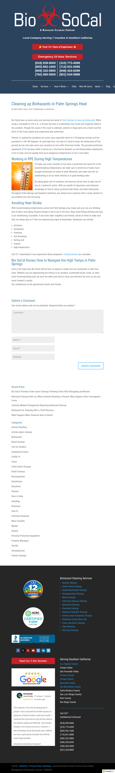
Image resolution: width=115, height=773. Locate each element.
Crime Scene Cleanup (21, 466)
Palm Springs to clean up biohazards (78, 120)
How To (15, 511)
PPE (24, 149)
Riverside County (67, 683)
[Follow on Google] (38, 650)
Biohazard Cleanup (70, 604)
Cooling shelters (70, 254)
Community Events (20, 452)
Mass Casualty (18, 521)
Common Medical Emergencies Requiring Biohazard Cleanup (39, 405)
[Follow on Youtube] (33, 650)
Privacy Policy (35, 766)
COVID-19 (16, 456)
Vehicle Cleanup (19, 555)
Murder (15, 526)
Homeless (16, 506)
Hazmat (15, 491)
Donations (16, 486)
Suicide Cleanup (69, 582)
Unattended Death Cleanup (74, 590)
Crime (14, 461)
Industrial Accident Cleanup (74, 612)
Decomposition (18, 476)
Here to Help (17, 496)
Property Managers (20, 540)
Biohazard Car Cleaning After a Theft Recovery (33, 410)
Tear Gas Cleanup (70, 630)
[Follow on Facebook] (18, 650)
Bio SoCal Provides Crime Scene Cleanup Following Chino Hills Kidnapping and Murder (51, 391)
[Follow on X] (23, 650)
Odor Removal (68, 626)
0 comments (49, 109)
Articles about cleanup (22, 432)
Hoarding (16, 501)
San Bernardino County (70, 686)
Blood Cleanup (18, 442)
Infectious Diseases (20, 516)
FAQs (74, 86)
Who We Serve (85, 86)
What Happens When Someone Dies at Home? (32, 415)
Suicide (15, 545)
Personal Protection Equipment (26, 535)
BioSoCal (23, 766)
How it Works (60, 86)
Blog (108, 86)
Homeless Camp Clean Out (74, 619)
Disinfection (17, 481)
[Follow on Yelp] (28, 650)
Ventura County (67, 675)
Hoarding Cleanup (70, 608)
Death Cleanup (18, 471)
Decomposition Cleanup (73, 593)
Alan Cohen (18, 109)
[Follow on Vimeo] (48, 650)
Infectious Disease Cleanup (74, 601)
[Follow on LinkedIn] (43, 650)
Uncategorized (18, 550)
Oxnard (15, 531)
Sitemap (46, 766)
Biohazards (38, 109)
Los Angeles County (69, 664)
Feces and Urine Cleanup (73, 623)
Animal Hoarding (19, 427)
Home (35, 86)
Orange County (66, 679)
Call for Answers (19, 447)
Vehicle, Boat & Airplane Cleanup (77, 615)
